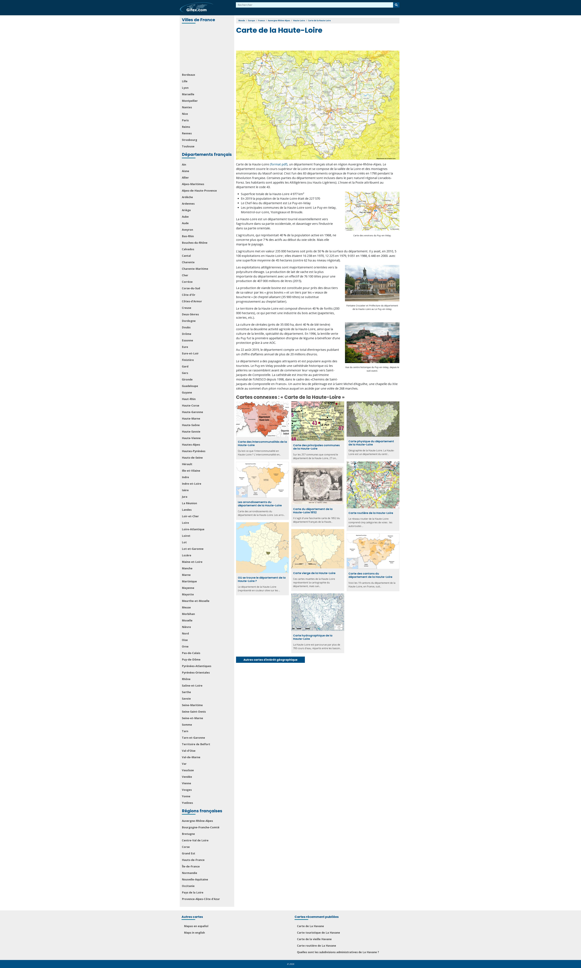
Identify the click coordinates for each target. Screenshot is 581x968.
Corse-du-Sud (191, 288)
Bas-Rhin (188, 236)
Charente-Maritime (195, 269)
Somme (187, 724)
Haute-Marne (191, 418)
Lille (184, 81)
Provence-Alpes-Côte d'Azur (201, 899)
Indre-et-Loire (191, 483)
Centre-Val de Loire (195, 840)
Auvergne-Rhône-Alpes (197, 821)
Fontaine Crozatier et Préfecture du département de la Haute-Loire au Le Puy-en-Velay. (372, 307)
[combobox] (314, 5)
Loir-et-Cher (190, 516)
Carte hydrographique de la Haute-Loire (312, 637)
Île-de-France (191, 866)
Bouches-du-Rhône (194, 242)
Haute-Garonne (192, 412)
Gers (185, 373)
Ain (184, 164)
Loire (185, 523)
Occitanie (188, 886)
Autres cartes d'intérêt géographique (270, 660)
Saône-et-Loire (192, 685)
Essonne (187, 340)
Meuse (186, 607)
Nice (185, 114)
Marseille (188, 94)
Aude (185, 223)
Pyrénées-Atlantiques (196, 666)
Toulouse (188, 146)
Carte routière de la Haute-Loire (370, 513)
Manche (187, 568)
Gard (185, 366)
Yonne (186, 796)
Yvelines (187, 803)
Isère (185, 490)
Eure (185, 347)
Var (184, 763)
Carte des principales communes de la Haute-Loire (316, 446)
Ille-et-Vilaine (191, 470)
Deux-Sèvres (190, 314)
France (261, 20)
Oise (185, 640)
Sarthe (186, 692)
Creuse (186, 308)
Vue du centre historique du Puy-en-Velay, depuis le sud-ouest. (372, 369)
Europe (251, 20)
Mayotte (188, 594)
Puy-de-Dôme (191, 659)
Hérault (187, 464)
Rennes (187, 133)
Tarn (185, 731)
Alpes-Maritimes (193, 184)
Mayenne (188, 588)
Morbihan (188, 614)
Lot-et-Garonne (193, 549)
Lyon (185, 88)
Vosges (187, 790)
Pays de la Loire (192, 892)
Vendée (187, 777)
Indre (185, 477)
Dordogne (189, 321)
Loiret (186, 536)
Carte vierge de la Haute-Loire (314, 573)
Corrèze (187, 282)
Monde (241, 20)
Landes (187, 509)
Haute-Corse (190, 405)
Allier (185, 177)
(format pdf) (278, 164)
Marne (186, 575)
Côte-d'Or (188, 295)
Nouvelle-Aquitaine (195, 879)
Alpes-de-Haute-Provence (199, 190)
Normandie (189, 873)
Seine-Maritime (192, 705)
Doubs (186, 327)
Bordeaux (188, 74)
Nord (185, 633)
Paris (185, 120)
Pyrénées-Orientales (196, 672)
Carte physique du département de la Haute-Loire (371, 443)
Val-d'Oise (188, 750)
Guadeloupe (190, 386)
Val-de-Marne (191, 757)
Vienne (186, 783)
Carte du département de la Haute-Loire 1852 (313, 510)
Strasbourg (189, 140)
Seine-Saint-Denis (194, 711)
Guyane (187, 392)
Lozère (186, 555)
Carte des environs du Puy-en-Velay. (372, 235)
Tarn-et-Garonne (193, 737)
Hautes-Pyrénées (193, 451)
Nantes (187, 107)
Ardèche (187, 197)
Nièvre (186, 627)
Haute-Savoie (191, 431)
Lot (184, 542)
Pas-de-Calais (191, 653)
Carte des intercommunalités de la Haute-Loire (262, 443)
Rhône (186, 679)
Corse (186, 847)
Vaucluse (188, 770)
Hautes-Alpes (191, 444)
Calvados (188, 249)
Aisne (185, 171)
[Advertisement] (207, 48)
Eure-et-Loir (190, 353)
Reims (186, 127)
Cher (185, 275)
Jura (184, 496)
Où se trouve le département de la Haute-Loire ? (262, 579)
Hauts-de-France (193, 860)
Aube (185, 216)
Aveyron (187, 229)
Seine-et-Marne (192, 718)
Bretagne (188, 834)
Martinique (189, 581)
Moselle (187, 620)
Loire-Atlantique (193, 529)
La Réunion (189, 503)
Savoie (186, 698)
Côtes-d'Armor (192, 301)
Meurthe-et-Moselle (195, 601)
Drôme (186, 334)
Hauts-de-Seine (192, 457)
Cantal (186, 255)
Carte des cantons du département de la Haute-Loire (370, 575)
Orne (185, 646)
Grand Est (188, 853)
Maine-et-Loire (192, 562)
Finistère (188, 360)
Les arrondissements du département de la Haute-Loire (260, 503)
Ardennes (188, 203)
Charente (188, 262)
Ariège (186, 210)
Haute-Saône (191, 425)
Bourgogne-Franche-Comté (200, 827)
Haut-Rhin (189, 399)
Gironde (187, 379)
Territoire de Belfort (196, 744)
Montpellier (190, 101)
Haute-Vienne (191, 438)
